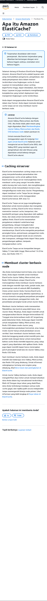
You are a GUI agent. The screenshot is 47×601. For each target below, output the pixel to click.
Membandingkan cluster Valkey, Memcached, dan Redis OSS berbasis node (24, 129)
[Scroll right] (36, 7)
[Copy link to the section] (2, 166)
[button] (9, 47)
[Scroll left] (13, 7)
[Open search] (43, 7)
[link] (39, 19)
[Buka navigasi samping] (3, 13)
